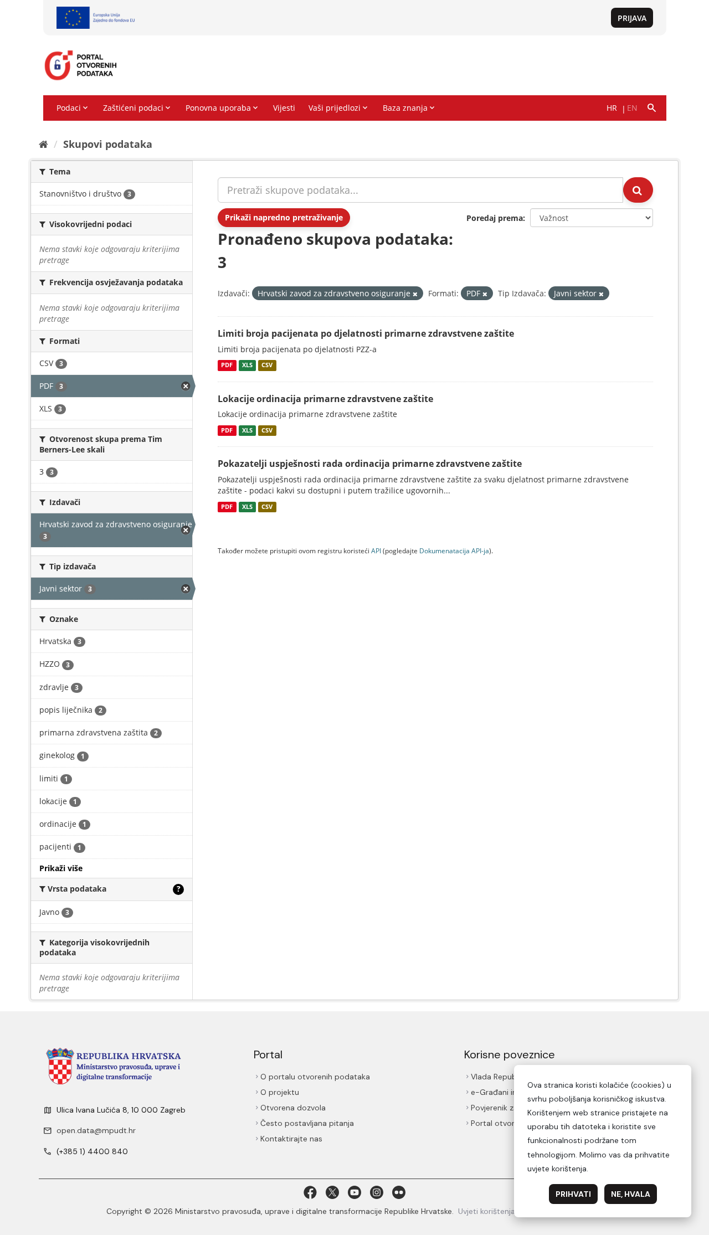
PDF (227, 365)
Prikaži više (61, 868)
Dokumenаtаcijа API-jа (454, 550)
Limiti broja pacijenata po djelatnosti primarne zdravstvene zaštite (366, 333)
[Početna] (43, 144)
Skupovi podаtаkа (107, 144)
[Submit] (638, 190)
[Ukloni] (415, 294)
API (376, 550)
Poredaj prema (494, 218)
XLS (247, 365)
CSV (267, 365)
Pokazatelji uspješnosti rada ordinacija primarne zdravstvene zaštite (370, 463)
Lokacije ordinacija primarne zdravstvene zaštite (325, 399)
